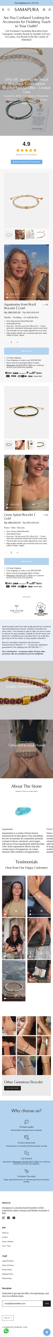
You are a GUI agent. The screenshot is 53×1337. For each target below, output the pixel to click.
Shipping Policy (7, 1274)
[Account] (44, 9)
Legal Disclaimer (8, 1261)
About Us (5, 1233)
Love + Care (6, 1246)
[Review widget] (26, 1006)
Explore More (12, 1088)
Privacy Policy (7, 1270)
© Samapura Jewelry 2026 (15, 1327)
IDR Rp (7, 1318)
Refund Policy (7, 1278)
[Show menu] (4, 10)
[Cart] (49, 9)
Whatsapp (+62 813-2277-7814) (19, 365)
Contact (4, 1237)
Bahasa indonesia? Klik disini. (26, 162)
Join (47, 1303)
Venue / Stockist (7, 1241)
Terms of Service (8, 1265)
